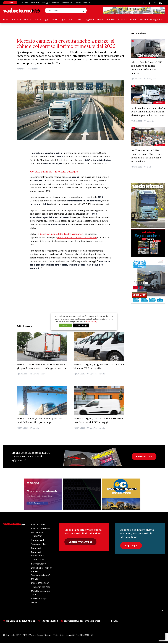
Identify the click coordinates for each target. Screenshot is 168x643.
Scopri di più (131, 545)
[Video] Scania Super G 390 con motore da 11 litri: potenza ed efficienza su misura (146, 68)
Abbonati (10, 2)
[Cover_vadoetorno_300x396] (148, 205)
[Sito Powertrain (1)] (82, 494)
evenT (34, 602)
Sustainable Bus (39, 544)
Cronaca (122, 19)
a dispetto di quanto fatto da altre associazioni (60, 234)
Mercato (28, 19)
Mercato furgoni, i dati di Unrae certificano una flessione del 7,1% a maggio (98, 420)
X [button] (112, 316)
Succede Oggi (41, 19)
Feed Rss (86, 3)
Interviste (110, 19)
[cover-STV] (148, 281)
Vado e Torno (38, 524)
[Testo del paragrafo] (134, 10)
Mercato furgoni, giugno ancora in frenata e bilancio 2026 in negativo (99, 366)
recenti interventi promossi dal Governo (77, 237)
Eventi (133, 19)
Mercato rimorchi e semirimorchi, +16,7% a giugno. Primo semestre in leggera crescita (41, 366)
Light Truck (66, 19)
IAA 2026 (16, 19)
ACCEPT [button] (65, 325)
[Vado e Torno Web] (21, 10)
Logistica (89, 19)
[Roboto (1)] (148, 243)
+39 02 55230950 (49, 620)
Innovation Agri (38, 598)
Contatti (78, 3)
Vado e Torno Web (40, 528)
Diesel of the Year (40, 582)
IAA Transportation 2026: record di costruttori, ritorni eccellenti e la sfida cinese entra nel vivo (147, 156)
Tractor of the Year (40, 586)
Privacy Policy (117, 620)
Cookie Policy (91, 321)
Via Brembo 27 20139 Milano (20, 620)
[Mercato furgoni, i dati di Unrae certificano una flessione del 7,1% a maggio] (99, 400)
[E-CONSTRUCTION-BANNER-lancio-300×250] (121, 494)
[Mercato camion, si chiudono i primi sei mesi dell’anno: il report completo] (42, 400)
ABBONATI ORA (144, 456)
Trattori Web (37, 559)
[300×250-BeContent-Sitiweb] (43, 494)
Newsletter (35, 3)
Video (154, 79)
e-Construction (38, 563)
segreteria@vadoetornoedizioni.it (81, 620)
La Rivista (55, 3)
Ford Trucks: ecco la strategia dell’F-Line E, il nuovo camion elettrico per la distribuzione (148, 111)
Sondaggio (46, 3)
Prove (100, 19)
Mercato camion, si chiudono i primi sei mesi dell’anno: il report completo (39, 420)
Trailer (78, 19)
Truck (54, 19)
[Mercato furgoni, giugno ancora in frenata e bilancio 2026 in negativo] (99, 346)
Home (6, 19)
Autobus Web (37, 540)
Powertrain (36, 548)
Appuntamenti (67, 3)
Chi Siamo (24, 3)
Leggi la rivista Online (80, 541)
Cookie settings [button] (81, 325)
